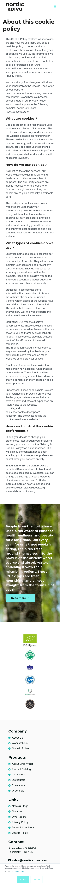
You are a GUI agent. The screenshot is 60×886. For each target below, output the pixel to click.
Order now (18, 790)
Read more (19, 598)
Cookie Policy (20, 832)
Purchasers (18, 774)
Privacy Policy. (19, 871)
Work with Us (19, 743)
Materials (17, 811)
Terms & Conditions (23, 827)
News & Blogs (20, 806)
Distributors (18, 779)
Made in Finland (21, 748)
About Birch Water (22, 763)
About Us (17, 737)
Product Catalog (21, 769)
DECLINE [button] (36, 879)
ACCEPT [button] (23, 879)
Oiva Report (19, 816)
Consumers (18, 785)
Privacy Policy (20, 822)
